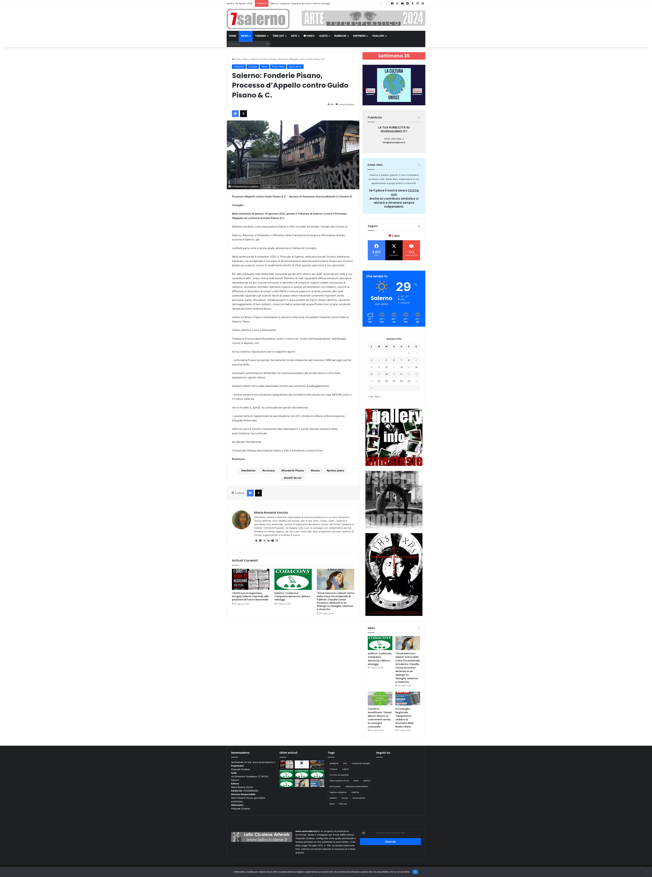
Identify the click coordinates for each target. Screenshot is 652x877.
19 (386, 374)
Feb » (378, 396)
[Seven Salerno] (258, 19)
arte (345, 763)
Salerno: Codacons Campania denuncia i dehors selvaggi (292, 596)
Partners (359, 35)
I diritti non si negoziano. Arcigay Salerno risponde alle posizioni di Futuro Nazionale (250, 596)
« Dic (370, 396)
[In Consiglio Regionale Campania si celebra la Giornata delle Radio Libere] (407, 699)
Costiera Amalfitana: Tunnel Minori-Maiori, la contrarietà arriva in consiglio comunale (380, 717)
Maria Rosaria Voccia (271, 512)
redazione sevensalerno (356, 786)
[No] (647, 872)
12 (386, 367)
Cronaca (252, 66)
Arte (294, 35)
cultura (345, 769)
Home (232, 35)
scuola (345, 798)
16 (416, 367)
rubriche (355, 792)
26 (386, 381)
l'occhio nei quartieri (339, 775)
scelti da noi (293, 477)
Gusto (323, 35)
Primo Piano (278, 66)
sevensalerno (359, 798)
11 (379, 367)
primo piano (336, 470)
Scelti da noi (295, 66)
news (316, 470)
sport (332, 803)
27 (394, 381)
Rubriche (340, 35)
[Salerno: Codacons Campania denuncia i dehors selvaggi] (293, 579)
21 (401, 374)
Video (310, 35)
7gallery (378, 35)
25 (379, 381)
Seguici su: (383, 753)
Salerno (333, 798)
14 (401, 367)
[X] (264, 541)
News (244, 35)
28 (401, 381)
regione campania (338, 792)
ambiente (249, 470)
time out (343, 803)
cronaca (269, 470)
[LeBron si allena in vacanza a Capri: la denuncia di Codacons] (286, 783)
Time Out (278, 35)
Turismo (260, 35)
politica (366, 780)
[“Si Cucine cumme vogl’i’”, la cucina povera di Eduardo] (302, 764)
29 (409, 381)
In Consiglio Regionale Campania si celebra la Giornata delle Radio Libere (404, 717)
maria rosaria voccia (339, 780)
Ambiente (239, 66)
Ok (415, 871)
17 (371, 374)
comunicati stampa (361, 763)
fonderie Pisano (293, 470)
